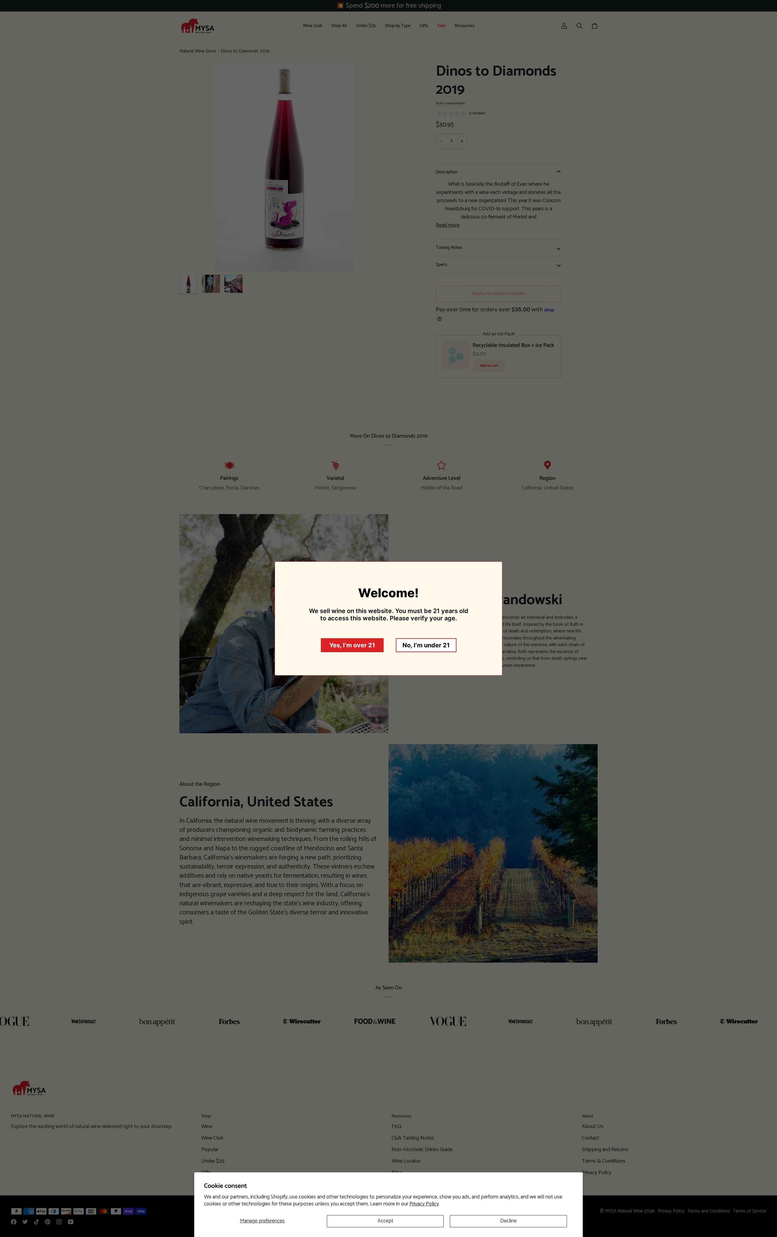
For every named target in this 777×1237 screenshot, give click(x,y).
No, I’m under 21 (426, 645)
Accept (385, 1220)
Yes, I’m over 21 (352, 645)
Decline (508, 1220)
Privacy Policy (424, 1203)
